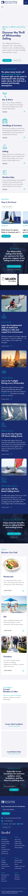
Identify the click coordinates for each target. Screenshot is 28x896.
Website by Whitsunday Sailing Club (10, 893)
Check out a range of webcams (12, 695)
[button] (25, 2)
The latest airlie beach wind (14, 749)
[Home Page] (9, 2)
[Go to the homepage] (8, 802)
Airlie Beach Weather (14, 722)
